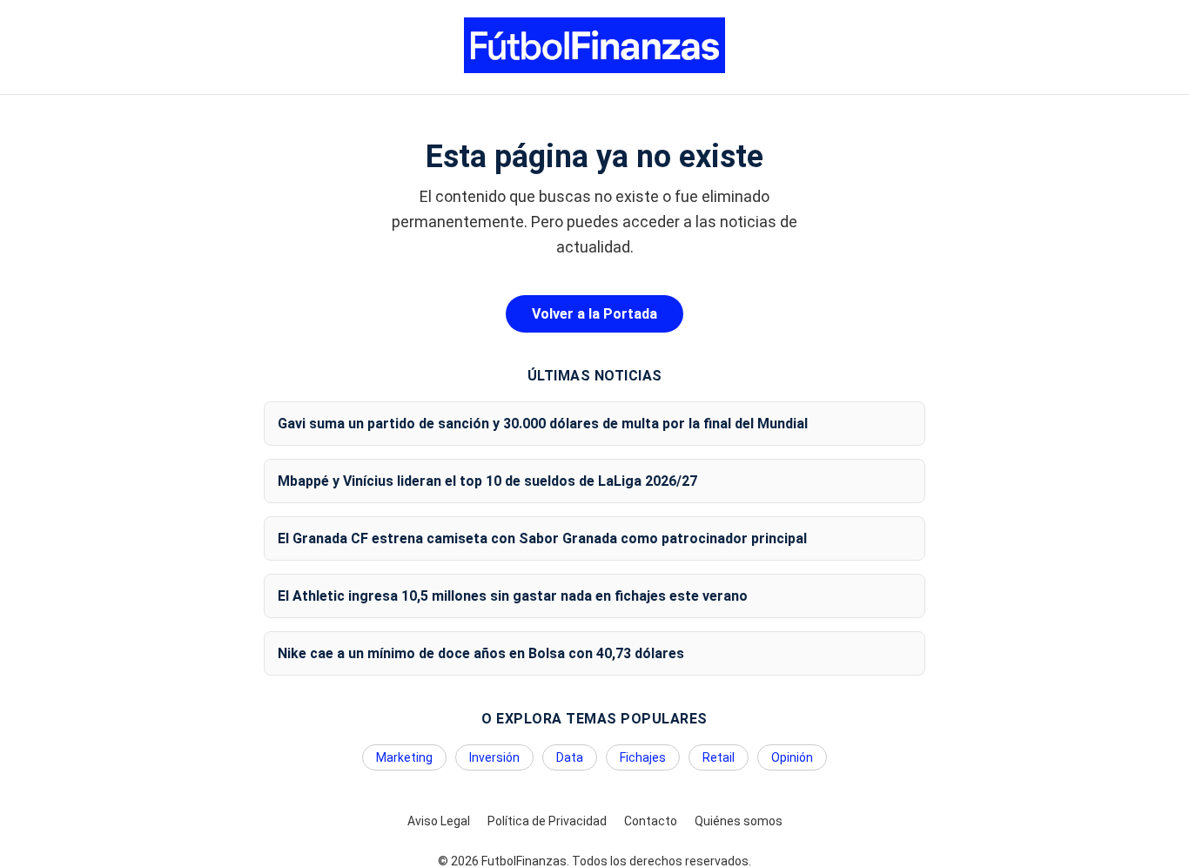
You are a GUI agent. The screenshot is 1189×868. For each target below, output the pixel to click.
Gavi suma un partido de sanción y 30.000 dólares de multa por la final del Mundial (543, 423)
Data (569, 757)
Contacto (650, 821)
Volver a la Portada (594, 314)
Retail (718, 757)
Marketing (404, 757)
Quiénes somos (739, 821)
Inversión (494, 757)
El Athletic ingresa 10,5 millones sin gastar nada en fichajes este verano (513, 596)
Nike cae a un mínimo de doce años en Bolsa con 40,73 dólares (481, 653)
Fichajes (643, 757)
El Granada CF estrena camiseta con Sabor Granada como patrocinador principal (542, 538)
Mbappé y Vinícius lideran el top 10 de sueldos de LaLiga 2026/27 (487, 481)
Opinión (792, 757)
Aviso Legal (438, 821)
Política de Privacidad (547, 821)
